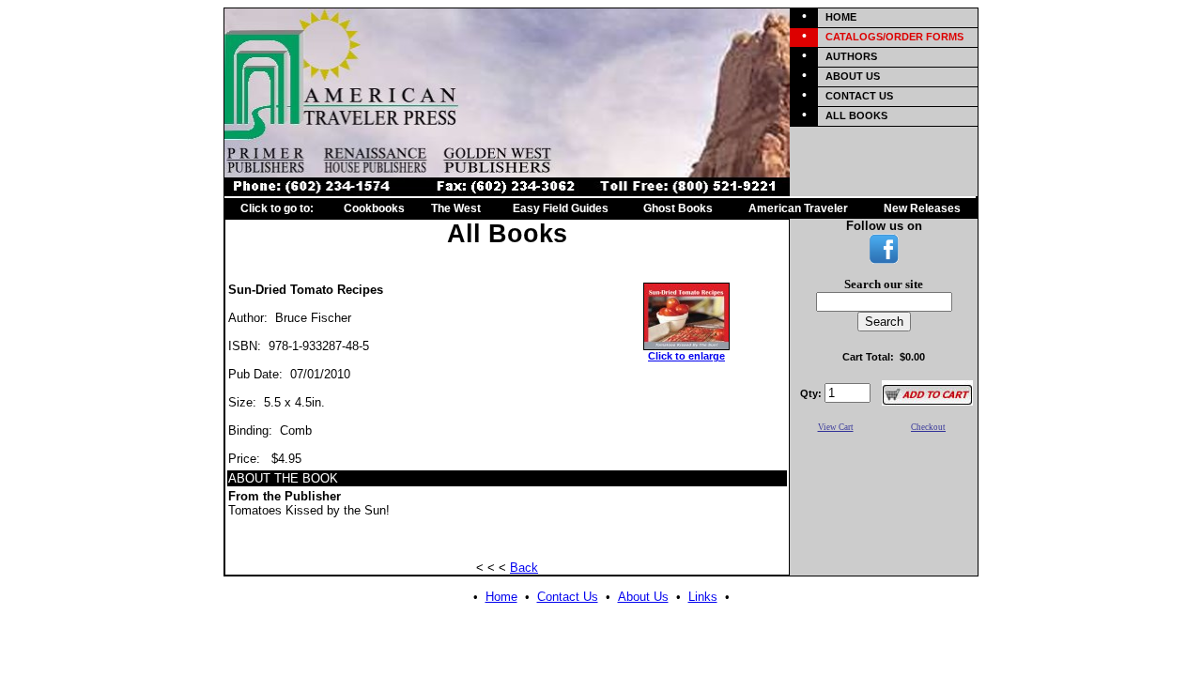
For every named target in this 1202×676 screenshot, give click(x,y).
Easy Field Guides (561, 208)
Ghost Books (678, 208)
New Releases (922, 208)
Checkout (928, 427)
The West (456, 208)
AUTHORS (851, 56)
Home (501, 597)
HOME (840, 17)
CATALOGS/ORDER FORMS (894, 36)
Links (702, 597)
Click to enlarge (686, 355)
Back (524, 568)
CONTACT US (859, 95)
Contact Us (567, 597)
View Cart (836, 427)
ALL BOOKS (856, 115)
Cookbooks (374, 208)
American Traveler (798, 208)
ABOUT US (852, 76)
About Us (643, 597)
